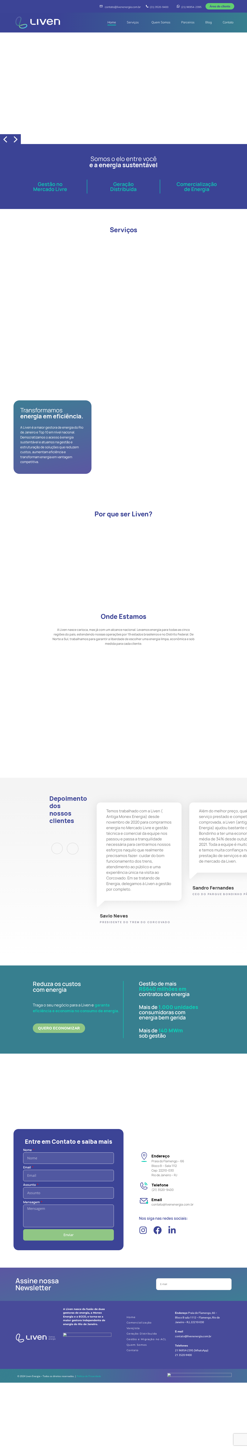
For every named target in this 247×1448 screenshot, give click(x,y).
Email (27, 1167)
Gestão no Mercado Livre (50, 187)
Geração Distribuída (123, 187)
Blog (208, 22)
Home (111, 22)
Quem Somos (160, 22)
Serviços (133, 22)
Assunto (29, 1185)
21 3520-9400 (183, 1355)
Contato (228, 22)
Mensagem (31, 1202)
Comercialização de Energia (197, 187)
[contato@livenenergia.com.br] (101, 6)
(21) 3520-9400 (159, 7)
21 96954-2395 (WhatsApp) (191, 1350)
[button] (134, 22)
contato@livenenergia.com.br (123, 7)
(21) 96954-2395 (191, 7)
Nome (27, 1150)
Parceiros (188, 22)
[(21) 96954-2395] (178, 6)
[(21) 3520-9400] (147, 6)
